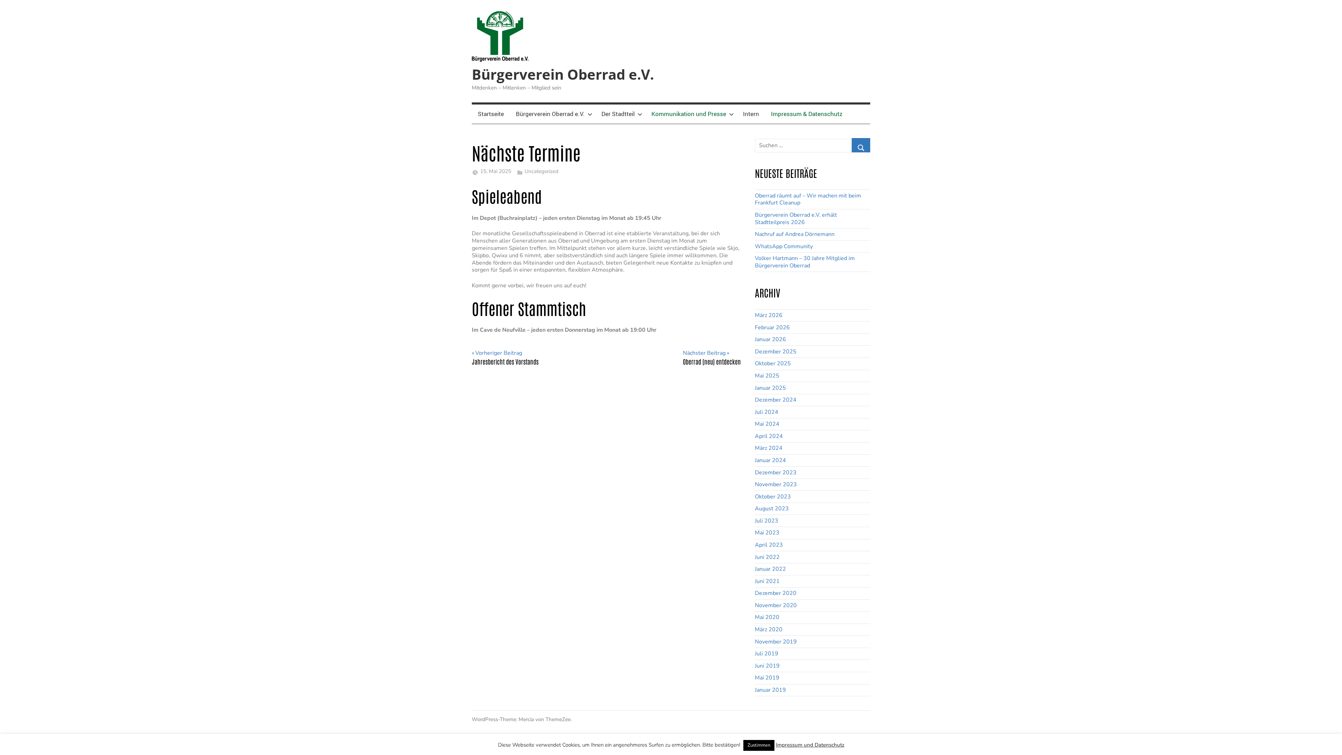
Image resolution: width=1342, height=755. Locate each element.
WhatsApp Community (784, 246)
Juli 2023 (766, 521)
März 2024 (768, 448)
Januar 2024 (770, 460)
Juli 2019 (766, 653)
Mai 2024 (767, 424)
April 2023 (769, 545)
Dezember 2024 (775, 400)
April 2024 (769, 436)
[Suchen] (861, 145)
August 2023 (772, 508)
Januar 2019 (770, 690)
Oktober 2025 (773, 363)
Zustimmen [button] (759, 745)
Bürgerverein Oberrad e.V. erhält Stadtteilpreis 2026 (796, 218)
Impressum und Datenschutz (810, 744)
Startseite (491, 114)
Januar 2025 (770, 388)
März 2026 (768, 315)
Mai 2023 (767, 533)
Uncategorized (541, 171)
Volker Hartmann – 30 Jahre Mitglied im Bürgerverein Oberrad (805, 261)
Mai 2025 (767, 376)
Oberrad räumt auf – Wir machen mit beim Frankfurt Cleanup (808, 199)
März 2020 (768, 629)
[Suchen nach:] (812, 143)
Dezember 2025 (775, 351)
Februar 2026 (772, 327)
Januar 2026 (770, 339)
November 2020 (776, 605)
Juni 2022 (767, 557)
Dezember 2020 (775, 593)
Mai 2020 (767, 617)
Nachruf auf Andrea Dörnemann (795, 234)
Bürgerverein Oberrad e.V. (563, 74)
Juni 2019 (767, 666)
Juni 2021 (767, 581)
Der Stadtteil (618, 114)
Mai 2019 (767, 678)
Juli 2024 (766, 412)
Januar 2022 (770, 569)
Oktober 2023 (773, 497)
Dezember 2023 (775, 472)
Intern (751, 114)
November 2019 (776, 642)
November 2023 (776, 484)
